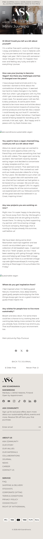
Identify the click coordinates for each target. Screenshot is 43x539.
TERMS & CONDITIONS (12, 496)
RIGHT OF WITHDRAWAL (13, 506)
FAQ (4, 481)
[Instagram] (14, 401)
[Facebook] (3, 401)
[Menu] (3, 12)
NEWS (5, 463)
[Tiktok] (19, 401)
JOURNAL (6, 459)
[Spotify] (35, 401)
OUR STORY (7, 445)
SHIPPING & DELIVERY (12, 485)
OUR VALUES (8, 448)
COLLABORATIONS (11, 456)
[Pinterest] (24, 401)
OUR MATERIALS (10, 452)
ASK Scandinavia (24, 529)
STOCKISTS (7, 489)
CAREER (6, 466)
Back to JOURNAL (21, 361)
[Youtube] (9, 401)
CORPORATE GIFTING (12, 492)
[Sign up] (39, 427)
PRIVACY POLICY (10, 499)
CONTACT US (8, 470)
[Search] (33, 12)
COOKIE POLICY (9, 503)
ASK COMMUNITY (10, 441)
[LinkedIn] (30, 401)
